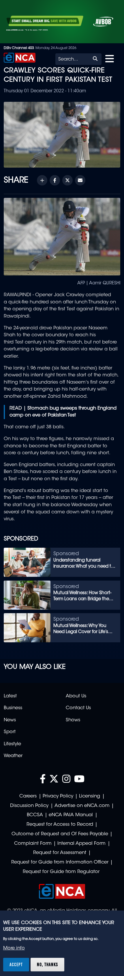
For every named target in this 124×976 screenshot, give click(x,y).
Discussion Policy (29, 806)
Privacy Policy (58, 796)
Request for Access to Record (60, 824)
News (10, 720)
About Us (76, 696)
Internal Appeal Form (81, 843)
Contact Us (78, 708)
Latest (10, 696)
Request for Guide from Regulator (61, 872)
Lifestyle (12, 744)
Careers (28, 796)
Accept (16, 964)
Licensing (89, 796)
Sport (10, 732)
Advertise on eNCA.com (82, 806)
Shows (73, 720)
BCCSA (35, 815)
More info (14, 948)
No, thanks (47, 964)
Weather (13, 756)
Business (13, 708)
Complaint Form (33, 843)
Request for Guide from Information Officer (59, 862)
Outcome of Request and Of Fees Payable (60, 834)
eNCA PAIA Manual (71, 815)
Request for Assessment (59, 853)
